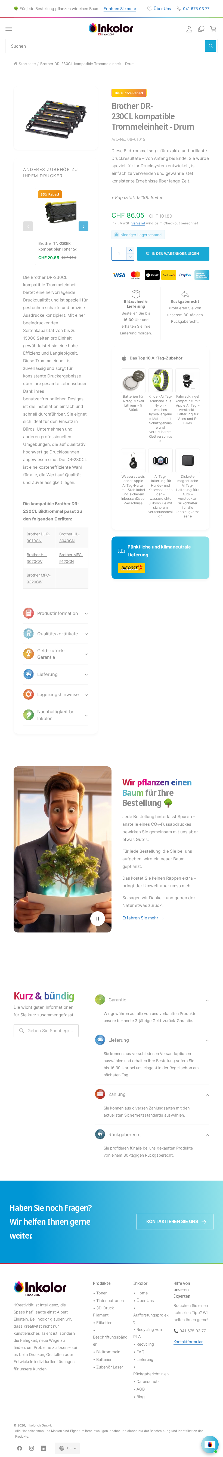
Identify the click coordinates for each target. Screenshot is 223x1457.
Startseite (27, 64)
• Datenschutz (146, 1381)
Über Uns (162, 8)
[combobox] (111, 46)
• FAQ (138, 1351)
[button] (9, 29)
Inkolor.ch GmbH (39, 1425)
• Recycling (143, 1344)
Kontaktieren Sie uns (172, 1221)
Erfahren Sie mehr (120, 8)
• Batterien (102, 1359)
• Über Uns (143, 1300)
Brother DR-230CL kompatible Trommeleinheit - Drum (87, 64)
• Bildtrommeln (106, 1351)
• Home (140, 1293)
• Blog (139, 1396)
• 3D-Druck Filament (103, 1312)
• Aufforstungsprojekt (151, 1315)
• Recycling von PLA (147, 1333)
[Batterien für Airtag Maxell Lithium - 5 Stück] (133, 380)
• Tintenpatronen (108, 1300)
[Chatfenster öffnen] (210, 1444)
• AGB (139, 1389)
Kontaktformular (188, 1341)
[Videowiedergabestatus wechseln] (97, 918)
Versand (138, 223)
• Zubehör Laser (108, 1367)
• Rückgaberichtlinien (151, 1370)
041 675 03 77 (196, 8)
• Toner (100, 1293)
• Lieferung (143, 1359)
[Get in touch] (201, 29)
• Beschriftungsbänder (110, 1337)
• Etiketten (102, 1322)
